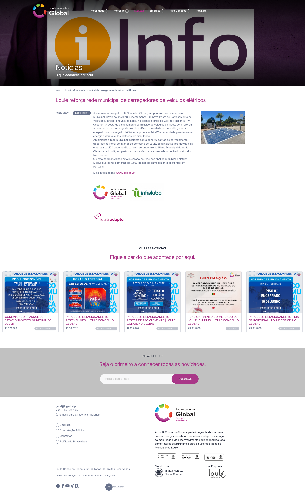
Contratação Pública (72, 430)
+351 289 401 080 (67, 410)
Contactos (66, 436)
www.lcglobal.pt (125, 172)
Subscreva (185, 378)
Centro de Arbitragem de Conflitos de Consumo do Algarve (85, 475)
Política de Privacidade (73, 441)
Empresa (65, 424)
